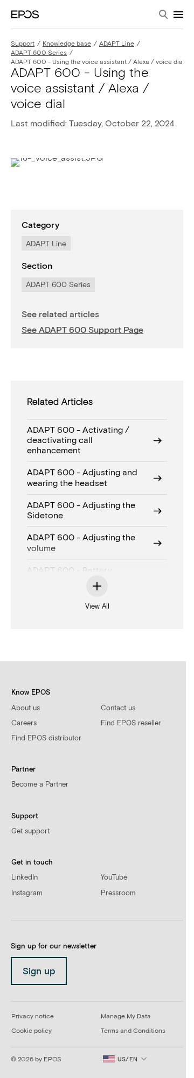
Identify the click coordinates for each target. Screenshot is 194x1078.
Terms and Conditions (133, 1031)
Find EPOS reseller (131, 723)
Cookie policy (31, 1031)
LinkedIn (24, 877)
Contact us (118, 708)
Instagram (27, 893)
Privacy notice (32, 1016)
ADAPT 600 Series (39, 53)
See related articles (60, 314)
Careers (24, 723)
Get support (30, 831)
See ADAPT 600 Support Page (82, 330)
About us (25, 708)
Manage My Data (126, 1016)
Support (22, 44)
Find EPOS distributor (46, 738)
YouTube (114, 877)
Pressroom (118, 893)
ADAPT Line (116, 44)
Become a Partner (39, 784)
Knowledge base (67, 44)
